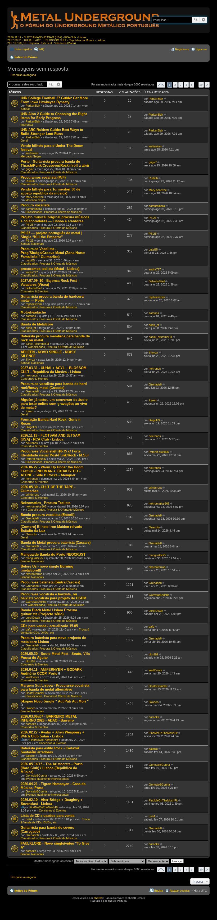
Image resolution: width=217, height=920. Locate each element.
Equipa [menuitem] (158, 890)
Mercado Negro (31, 156)
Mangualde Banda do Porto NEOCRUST (53, 554)
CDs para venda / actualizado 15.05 (49, 626)
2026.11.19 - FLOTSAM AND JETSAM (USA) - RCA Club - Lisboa (47, 37)
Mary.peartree (35, 196)
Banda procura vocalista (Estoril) (47, 515)
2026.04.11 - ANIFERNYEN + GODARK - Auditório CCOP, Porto (52, 672)
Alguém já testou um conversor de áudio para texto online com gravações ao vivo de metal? (54, 404)
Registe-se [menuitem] (182, 49)
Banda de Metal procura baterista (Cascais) (56, 543)
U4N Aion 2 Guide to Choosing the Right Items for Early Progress (54, 116)
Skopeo (30, 708)
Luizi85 (30, 260)
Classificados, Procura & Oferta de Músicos (49, 172)
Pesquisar (196, 20)
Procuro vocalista (35, 205)
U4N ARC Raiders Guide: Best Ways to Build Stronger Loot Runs (52, 132)
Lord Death (33, 617)
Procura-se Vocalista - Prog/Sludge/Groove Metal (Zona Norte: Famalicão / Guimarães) (53, 253)
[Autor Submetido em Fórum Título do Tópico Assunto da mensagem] (127, 861)
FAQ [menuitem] (41, 49)
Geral (24, 140)
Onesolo (31, 534)
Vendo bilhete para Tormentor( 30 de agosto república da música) (50, 191)
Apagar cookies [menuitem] (180, 890)
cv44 (29, 819)
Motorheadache (33, 312)
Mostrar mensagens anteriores (54, 861)
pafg (28, 629)
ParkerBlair (33, 105)
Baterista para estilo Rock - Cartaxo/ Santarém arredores (50, 750)
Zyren (29, 411)
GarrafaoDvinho (36, 601)
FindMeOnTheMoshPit (43, 739)
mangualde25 (34, 558)
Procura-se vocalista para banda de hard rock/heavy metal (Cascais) (54, 386)
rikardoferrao (34, 573)
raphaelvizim (34, 304)
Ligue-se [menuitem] (201, 49)
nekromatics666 (36, 506)
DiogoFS (31, 427)
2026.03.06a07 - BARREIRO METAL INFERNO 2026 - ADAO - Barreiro (49, 718)
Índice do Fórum (26, 57)
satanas (31, 316)
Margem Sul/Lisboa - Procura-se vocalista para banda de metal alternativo (55, 687)
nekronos (32, 375)
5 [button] (192, 84)
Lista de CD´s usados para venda (47, 816)
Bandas (25, 108)
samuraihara (34, 208)
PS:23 (29, 224)
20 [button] (201, 84)
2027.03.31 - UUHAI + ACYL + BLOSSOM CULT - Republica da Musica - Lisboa (56, 40)
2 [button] (175, 84)
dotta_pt (31, 327)
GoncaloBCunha (36, 775)
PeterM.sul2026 (36, 458)
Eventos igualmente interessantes (47, 778)
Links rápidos (23, 49)
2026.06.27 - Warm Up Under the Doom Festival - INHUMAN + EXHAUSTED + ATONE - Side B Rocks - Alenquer (52, 471)
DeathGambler (35, 693)
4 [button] (186, 84)
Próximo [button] (207, 85)
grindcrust (32, 494)
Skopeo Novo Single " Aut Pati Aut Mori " (55, 701)
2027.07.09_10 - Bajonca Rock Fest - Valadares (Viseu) (41, 43)
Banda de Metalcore (37, 324)
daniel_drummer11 (37, 343)
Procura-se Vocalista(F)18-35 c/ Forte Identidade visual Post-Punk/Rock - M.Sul (55, 453)
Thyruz (30, 359)
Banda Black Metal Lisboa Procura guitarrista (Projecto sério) (49, 612)
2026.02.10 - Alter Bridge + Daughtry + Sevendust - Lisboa (52, 802)
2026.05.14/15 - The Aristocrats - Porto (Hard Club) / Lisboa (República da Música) (52, 768)
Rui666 (30, 181)
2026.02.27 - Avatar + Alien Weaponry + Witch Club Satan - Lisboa (52, 734)
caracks (31, 724)
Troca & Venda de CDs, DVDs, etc (55, 821)
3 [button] (181, 84)
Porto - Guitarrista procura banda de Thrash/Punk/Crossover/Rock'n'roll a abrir (55, 163)
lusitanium (32, 153)
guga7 (30, 169)
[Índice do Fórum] (85, 30)
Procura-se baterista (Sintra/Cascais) (50, 582)
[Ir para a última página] (165, 98)
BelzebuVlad (34, 288)
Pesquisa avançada (203, 20)
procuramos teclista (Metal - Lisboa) (50, 269)
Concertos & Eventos (34, 291)
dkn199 (30, 661)
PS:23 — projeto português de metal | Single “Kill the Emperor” (51, 235)
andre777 (32, 272)
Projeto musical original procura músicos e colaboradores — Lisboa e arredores (55, 219)
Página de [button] (161, 85)
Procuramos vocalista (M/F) (43, 177)
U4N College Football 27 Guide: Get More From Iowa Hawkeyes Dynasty (54, 100)
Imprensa (27, 124)
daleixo (30, 755)
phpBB (98, 897)
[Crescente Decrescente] (158, 861)
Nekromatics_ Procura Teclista (45, 503)
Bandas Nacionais (32, 243)
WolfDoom (32, 677)
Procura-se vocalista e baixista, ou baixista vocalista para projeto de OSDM (53, 596)
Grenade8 (32, 391)
